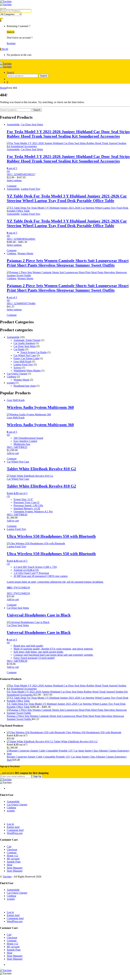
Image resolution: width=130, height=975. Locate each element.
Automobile (13, 124)
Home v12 (12, 855)
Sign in (10, 31)
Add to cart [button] (13, 453)
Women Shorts (25, 253)
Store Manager (15, 867)
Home (3, 87)
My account (13, 858)
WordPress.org (15, 833)
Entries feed (13, 827)
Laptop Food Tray (30, 188)
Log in (10, 824)
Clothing (11, 253)
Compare (12, 852)
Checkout (12, 849)
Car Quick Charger (17, 373)
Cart (9, 846)
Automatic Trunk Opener (27, 340)
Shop (9, 864)
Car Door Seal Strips (32, 124)
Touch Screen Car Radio (33, 352)
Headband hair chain (25, 385)
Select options (14, 180)
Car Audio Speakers (24, 343)
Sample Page (14, 861)
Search (10, 72)
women (11, 382)
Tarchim (7, 876)
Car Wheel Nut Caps (25, 355)
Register (11, 43)
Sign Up (37, 776)
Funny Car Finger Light (26, 358)
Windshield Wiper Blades (27, 370)
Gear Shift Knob (22, 361)
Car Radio (19, 349)
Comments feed (15, 830)
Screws (17, 367)
